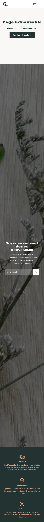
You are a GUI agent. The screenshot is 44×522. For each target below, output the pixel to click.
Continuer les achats (22, 35)
